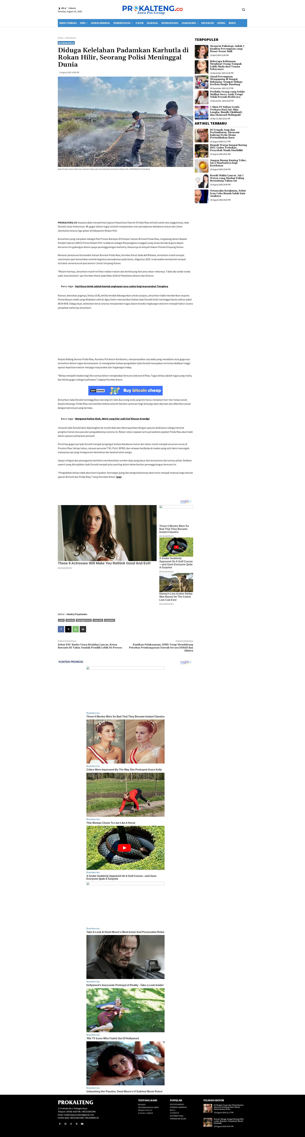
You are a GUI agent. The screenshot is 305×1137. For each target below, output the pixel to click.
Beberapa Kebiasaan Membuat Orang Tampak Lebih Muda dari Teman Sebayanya (226, 65)
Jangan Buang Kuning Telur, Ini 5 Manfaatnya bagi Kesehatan (228, 163)
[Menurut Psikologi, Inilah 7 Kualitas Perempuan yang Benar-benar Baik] (201, 52)
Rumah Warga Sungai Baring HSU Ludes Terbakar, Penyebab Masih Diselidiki (228, 148)
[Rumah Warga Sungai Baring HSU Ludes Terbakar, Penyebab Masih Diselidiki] (201, 151)
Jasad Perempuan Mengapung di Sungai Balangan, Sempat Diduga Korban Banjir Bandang (226, 80)
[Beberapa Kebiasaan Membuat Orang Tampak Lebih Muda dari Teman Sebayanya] (201, 67)
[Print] (83, 629)
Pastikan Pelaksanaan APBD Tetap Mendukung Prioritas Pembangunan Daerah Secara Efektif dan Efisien (161, 647)
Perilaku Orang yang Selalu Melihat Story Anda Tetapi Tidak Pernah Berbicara (227, 94)
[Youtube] (82, 1124)
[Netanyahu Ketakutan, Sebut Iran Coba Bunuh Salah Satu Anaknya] (201, 196)
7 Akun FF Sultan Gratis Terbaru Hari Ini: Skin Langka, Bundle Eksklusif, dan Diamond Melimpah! (226, 111)
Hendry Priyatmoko (77, 614)
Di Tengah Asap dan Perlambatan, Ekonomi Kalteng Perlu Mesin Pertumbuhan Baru (224, 133)
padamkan (109, 620)
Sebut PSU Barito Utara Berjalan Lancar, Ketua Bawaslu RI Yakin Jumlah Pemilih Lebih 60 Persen (90, 646)
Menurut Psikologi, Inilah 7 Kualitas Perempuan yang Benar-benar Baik (227, 49)
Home (60, 38)
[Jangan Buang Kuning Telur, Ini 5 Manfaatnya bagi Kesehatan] (201, 166)
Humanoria (70, 38)
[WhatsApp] (75, 629)
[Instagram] (65, 1124)
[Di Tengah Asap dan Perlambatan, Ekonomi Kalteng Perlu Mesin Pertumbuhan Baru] (201, 135)
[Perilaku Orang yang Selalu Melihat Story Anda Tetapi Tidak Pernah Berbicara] (201, 97)
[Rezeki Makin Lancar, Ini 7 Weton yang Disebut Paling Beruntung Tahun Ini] (201, 181)
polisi (61, 620)
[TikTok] (71, 1124)
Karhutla (70, 620)
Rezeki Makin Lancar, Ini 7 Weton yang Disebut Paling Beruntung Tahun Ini (227, 178)
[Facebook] (61, 629)
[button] (243, 9)
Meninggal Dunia (84, 620)
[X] (68, 629)
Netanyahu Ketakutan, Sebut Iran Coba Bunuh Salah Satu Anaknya (228, 193)
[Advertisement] (125, 196)
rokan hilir (98, 620)
